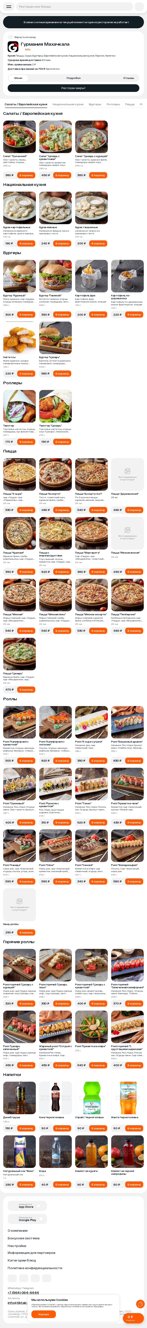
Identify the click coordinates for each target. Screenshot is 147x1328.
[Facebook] (23, 1278)
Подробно (74, 78)
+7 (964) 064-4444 (23, 1292)
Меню (18, 78)
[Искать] (129, 6)
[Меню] (9, 6)
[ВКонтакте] (12, 1278)
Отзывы (128, 78)
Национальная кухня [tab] (68, 104)
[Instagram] (46, 1278)
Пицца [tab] (130, 104)
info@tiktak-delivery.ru (26, 1302)
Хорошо (43, 1314)
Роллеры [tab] (113, 104)
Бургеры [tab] (95, 104)
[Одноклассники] (35, 1278)
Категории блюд (22, 1260)
